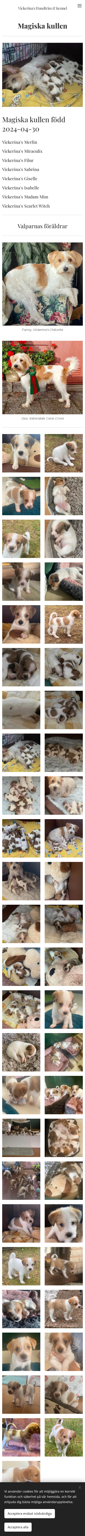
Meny (79, 5)
